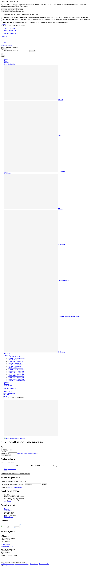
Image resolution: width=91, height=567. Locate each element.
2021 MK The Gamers (14, 366)
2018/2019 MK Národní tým (16, 372)
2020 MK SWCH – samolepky (16, 369)
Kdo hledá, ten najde (6, 50)
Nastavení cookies (44, 564)
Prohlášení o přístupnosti (7, 564)
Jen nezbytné (11, 9)
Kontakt (6, 384)
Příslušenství (7, 173)
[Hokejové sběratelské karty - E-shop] (6, 45)
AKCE (6, 59)
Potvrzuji (3, 24)
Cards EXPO (8, 385)
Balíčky (6, 62)
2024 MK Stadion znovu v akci (17, 358)
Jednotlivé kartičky (9, 64)
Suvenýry (7, 353)
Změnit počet (4, 453)
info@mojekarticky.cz (7, 546)
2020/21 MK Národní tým (15, 368)
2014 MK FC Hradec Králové (16, 380)
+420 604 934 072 (6, 544)
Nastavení (4, 9)
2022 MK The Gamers (14, 363)
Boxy (5, 61)
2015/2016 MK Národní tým (16, 377)
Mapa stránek (34, 564)
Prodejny (6, 509)
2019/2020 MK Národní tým (16, 371)
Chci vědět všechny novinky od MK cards (13, 484)
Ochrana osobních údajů (22, 564)
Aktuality (7, 382)
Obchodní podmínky (10, 33)
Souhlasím (20, 9)
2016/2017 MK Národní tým (16, 376)
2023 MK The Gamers (14, 360)
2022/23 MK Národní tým (15, 361)
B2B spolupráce (8, 517)
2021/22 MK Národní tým (15, 365)
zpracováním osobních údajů (16, 487)
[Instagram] (5, 42)
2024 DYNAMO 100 (14, 357)
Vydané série (7, 355)
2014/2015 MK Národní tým (16, 379)
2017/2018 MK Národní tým (16, 374)
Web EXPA (7, 501)
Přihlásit (44, 484)
